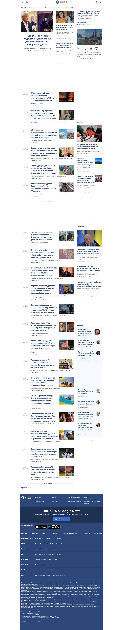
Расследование (34, 443)
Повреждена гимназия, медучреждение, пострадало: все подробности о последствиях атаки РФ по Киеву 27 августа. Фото (89, 268)
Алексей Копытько (82, 396)
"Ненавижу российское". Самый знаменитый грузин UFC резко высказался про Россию (85, 179)
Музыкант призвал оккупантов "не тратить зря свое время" (47, 278)
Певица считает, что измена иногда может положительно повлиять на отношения (50, 121)
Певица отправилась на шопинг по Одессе (42, 423)
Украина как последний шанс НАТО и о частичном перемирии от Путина (86, 353)
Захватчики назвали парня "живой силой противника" (45, 441)
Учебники (41, 549)
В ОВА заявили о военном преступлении (42, 140)
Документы (54, 501)
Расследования (68, 533)
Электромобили (46, 554)
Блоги (75, 533)
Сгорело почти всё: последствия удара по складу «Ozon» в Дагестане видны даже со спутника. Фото (43, 253)
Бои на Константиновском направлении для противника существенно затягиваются (86, 403)
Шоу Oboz (30, 50)
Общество (87, 533)
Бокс (53, 543)
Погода (47, 7)
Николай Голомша (82, 429)
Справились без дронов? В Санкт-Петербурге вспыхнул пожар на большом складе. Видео (43, 470)
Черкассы (59, 538)
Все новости (98, 533)
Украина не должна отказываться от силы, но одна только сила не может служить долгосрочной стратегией (88, 257)
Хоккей (49, 543)
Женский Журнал (60, 575)
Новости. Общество (81, 22)
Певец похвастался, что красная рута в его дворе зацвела (46, 459)
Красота (48, 575)
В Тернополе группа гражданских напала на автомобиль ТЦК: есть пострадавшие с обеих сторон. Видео (88, 14)
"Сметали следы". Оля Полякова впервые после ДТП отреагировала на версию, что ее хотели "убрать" (44, 326)
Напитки (43, 559)
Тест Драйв (38, 554)
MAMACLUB (50, 570)
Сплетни (42, 575)
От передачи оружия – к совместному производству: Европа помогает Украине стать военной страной (85, 425)
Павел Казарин (81, 346)
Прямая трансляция (34, 7)
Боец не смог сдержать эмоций (85, 185)
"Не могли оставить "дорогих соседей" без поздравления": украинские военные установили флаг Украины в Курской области (43, 382)
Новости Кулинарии (52, 559)
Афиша (37, 575)
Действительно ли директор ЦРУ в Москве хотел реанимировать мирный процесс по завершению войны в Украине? (85, 414)
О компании (38, 497)
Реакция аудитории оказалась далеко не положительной (64, 32)
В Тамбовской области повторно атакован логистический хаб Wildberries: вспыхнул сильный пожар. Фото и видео (44, 97)
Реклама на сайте (39, 501)
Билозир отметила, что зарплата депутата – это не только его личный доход (52, 158)
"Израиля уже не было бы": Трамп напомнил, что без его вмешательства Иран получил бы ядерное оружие (89, 284)
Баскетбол (43, 543)
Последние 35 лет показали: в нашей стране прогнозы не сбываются (86, 342)
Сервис (59, 554)
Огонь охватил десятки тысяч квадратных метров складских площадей (50, 477)
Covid (55, 570)
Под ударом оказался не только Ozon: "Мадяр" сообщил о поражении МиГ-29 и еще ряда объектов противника (44, 309)
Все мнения (81, 435)
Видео (23, 8)
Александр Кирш (82, 358)
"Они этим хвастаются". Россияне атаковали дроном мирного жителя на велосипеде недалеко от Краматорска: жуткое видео (44, 435)
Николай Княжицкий (83, 418)
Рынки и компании (40, 564)
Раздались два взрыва (37, 194)
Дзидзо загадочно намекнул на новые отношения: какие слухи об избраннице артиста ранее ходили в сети (44, 453)
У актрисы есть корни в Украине (39, 406)
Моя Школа (33, 372)
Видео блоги (53, 7)
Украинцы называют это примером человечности (37, 48)
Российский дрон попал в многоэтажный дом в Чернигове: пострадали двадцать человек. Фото (41, 236)
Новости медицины (40, 570)
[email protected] (41, 617)
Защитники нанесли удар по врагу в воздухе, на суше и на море (48, 315)
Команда (54, 497)
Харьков (41, 538)
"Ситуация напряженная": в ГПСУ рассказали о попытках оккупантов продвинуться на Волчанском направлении (65, 45)
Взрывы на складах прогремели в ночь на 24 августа (45, 260)
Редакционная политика (74, 501)
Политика (35, 533)
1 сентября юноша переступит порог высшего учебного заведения (49, 176)
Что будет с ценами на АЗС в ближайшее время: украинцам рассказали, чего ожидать (87, 147)
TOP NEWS (81, 227)
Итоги (42, 7)
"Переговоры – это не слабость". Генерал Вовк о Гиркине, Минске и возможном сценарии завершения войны (89, 251)
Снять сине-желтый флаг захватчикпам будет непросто (46, 388)
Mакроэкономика (51, 564)
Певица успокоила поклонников (39, 333)
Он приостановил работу (37, 103)
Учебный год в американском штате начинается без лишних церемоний (50, 370)
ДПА (55, 549)
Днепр (53, 538)
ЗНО (59, 549)
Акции (53, 554)
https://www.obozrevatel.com (77, 582)
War (57, 53)
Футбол (37, 543)
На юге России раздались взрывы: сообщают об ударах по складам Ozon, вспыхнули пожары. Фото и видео (43, 344)
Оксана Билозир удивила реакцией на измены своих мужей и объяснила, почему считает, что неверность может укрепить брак (44, 115)
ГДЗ (36, 549)
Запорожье (48, 538)
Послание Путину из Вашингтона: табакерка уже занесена (85, 391)
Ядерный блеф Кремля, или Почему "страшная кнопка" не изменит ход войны (85, 331)
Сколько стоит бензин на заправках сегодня (89, 151)
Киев (36, 538)
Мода (53, 575)
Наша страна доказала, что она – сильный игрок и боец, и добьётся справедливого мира (49, 296)
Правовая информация (74, 497)
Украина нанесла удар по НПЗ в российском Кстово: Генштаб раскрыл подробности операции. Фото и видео (88, 50)
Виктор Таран (81, 335)
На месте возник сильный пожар (40, 242)
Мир (43, 533)
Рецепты (37, 559)
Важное (80, 122)
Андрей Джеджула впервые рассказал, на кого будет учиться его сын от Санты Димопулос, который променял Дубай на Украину (44, 170)
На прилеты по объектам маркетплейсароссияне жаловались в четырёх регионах (50, 351)
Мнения (80, 325)
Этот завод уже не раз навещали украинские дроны (89, 55)
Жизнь (54, 533)
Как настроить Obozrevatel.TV (65, 7)
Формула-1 (59, 543)
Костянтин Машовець (83, 407)
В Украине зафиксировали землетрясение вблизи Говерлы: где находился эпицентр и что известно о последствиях (85, 162)
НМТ (62, 549)
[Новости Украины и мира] (24, 488)
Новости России (34, 262)
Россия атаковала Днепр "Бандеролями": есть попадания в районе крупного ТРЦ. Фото (43, 187)
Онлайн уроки (48, 549)
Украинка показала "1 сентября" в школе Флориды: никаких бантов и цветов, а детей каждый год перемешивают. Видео (43, 364)
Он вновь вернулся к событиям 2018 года (88, 288)
